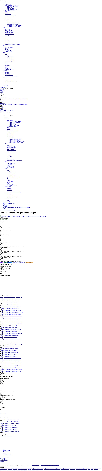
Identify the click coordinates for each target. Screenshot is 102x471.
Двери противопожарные (9, 34)
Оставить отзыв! (3, 413)
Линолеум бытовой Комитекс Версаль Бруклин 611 (10, 335)
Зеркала (6, 66)
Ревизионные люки (8, 50)
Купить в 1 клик (22, 262)
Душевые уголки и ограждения (12, 6)
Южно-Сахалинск (31, 470)
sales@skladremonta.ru (4, 460)
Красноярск (7, 96)
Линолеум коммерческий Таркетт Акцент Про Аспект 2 (11, 325)
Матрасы (6, 64)
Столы (6, 67)
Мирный (92, 468)
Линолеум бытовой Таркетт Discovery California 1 (10, 348)
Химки (19, 470)
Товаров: (2, 101)
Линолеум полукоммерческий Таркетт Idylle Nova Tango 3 (11, 297)
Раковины (6, 13)
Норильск (25, 469)
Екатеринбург (51, 468)
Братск (29, 468)
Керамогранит (7, 48)
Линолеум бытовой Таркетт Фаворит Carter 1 (9, 350)
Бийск (21, 468)
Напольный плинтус (8, 43)
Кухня (6, 54)
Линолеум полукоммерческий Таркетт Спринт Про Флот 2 (11, 316)
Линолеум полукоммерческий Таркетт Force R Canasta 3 (11, 363)
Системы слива (9, 21)
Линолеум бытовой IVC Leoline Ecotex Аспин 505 (10, 431)
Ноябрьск (29, 469)
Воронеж (42, 468)
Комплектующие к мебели (9, 69)
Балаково (12, 468)
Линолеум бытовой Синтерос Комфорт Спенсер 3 (10, 346)
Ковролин (6, 41)
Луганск (87, 468)
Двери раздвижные (8, 33)
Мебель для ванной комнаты (10, 10)
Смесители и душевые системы (10, 15)
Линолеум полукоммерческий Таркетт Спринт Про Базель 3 (12, 312)
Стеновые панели (6, 70)
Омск (33, 469)
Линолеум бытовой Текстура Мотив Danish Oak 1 (10, 419)
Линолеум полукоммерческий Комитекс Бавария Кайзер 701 (12, 344)
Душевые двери (10, 7)
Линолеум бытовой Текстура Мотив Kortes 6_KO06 (10, 421)
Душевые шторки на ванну (12, 9)
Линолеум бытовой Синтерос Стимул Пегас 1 (9, 342)
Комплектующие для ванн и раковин (13, 22)
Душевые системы (12, 132)
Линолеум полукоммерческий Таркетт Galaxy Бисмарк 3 (11, 306)
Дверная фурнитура (8, 35)
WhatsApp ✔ (6, 262)
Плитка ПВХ (7, 40)
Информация (5, 206)
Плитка (4, 45)
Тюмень (92, 469)
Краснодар (76, 468)
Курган (84, 468)
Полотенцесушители (8, 18)
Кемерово (63, 468)
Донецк (46, 468)
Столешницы (11, 173)
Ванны (6, 11)
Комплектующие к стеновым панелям (11, 76)
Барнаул (16, 468)
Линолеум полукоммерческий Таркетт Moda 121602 (10, 367)
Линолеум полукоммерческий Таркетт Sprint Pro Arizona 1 (11, 369)
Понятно (2, 466)
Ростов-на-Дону (68, 469)
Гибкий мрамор (7, 74)
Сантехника (5, 2)
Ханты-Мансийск (14, 470)
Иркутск (56, 468)
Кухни (8, 55)
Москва (95, 468)
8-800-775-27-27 (3, 110)
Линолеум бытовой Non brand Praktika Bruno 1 (9, 337)
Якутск (37, 470)
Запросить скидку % (29, 262)
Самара (77, 469)
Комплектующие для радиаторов (11, 81)
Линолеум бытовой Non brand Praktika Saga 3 (9, 425)
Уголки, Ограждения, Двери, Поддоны (12, 5)
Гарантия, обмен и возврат (16, 207)
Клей (6, 84)
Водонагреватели (8, 17)
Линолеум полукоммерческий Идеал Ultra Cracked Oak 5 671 (12, 321)
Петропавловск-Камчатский (54, 469)
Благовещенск (25, 468)
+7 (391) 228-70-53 (9, 110)
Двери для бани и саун (9, 32)
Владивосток (34, 468)
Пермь (48, 469)
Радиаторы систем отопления (10, 79)
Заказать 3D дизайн (6, 203)
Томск (89, 469)
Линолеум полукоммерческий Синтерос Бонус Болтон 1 (11, 358)
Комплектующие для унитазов (12, 24)
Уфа (5, 470)
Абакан (2, 468)
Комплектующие (8, 20)
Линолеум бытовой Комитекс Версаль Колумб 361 (10, 327)
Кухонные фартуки (10, 58)
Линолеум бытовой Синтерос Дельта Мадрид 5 (9, 429)
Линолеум (6, 39)
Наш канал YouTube (4, 437)
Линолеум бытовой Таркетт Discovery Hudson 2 (9, 304)
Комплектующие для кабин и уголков (14, 26)
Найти (12, 88)
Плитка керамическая (9, 47)
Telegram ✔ (10, 262)
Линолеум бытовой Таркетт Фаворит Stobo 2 (9, 356)
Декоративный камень (9, 75)
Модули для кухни (10, 56)
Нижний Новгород (3, 469)
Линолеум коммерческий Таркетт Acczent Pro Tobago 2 (11, 329)
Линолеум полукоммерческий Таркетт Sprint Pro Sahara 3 (11, 371)
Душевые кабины (8, 4)
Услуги (4, 202)
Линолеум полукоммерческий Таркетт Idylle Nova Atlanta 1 (11, 339)
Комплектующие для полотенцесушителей (14, 25)
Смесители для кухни (11, 59)
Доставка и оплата (6, 205)
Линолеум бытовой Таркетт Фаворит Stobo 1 (9, 354)
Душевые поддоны (10, 8)
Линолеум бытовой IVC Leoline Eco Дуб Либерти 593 (10, 423)
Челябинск (23, 470)
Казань (60, 468)
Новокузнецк (10, 469)
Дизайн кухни (12, 203)
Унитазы (6, 12)
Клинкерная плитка (8, 51)
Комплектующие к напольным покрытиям (12, 44)
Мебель (4, 52)
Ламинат (6, 38)
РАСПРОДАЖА (5, 85)
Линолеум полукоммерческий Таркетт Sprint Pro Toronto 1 (11, 323)
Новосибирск (15, 469)
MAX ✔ (1, 262)
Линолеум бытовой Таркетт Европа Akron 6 (9, 302)
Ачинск (8, 468)
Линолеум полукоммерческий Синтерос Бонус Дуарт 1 (11, 310)
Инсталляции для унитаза (9, 19)
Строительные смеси (6, 82)
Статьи (22, 207)
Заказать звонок (3, 111)
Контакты (4, 208)
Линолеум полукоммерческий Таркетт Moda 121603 (10, 331)
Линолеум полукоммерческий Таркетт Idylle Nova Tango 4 (11, 333)
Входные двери (7, 29)
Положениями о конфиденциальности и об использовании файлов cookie (45, 465)
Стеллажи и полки (8, 68)
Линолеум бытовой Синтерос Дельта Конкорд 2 (9, 427)
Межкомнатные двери (9, 30)
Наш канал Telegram (4, 438)
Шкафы (6, 62)
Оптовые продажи (27, 207)
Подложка (6, 42)
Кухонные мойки (8, 14)
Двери (4, 27)
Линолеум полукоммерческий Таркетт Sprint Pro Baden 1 (11, 314)
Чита (26, 470)
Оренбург (36, 469)
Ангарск (5, 468)
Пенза (45, 469)
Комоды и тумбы (8, 65)
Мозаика (6, 49)
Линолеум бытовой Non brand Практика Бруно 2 (9, 300)
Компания (4, 453)
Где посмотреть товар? (7, 207)
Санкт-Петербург (82, 469)
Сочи (86, 469)
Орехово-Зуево (40, 469)
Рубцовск (73, 469)
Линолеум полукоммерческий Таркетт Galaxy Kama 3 (10, 308)
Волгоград (38, 468)
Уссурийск (2, 470)
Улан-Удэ (96, 469)
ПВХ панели (7, 72)
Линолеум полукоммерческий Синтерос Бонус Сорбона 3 (11, 361)
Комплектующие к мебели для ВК (13, 23)
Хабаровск (9, 470)
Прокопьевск (62, 469)
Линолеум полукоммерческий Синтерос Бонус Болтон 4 (11, 318)
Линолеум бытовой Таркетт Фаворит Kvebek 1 (9, 352)
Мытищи (98, 468)
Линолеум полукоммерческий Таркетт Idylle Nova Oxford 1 (11, 365)
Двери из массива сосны (9, 31)
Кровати (6, 63)
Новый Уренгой (21, 469)
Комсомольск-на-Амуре (69, 468)
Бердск (19, 468)
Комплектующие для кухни (12, 60)
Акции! (4, 204)
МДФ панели (7, 73)
